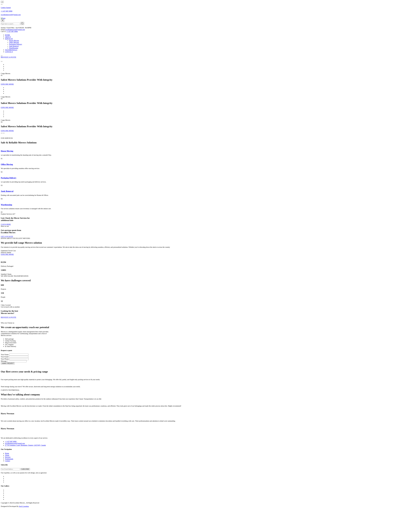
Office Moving (14, 42)
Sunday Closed (6, 28)
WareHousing (13, 48)
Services (7, 457)
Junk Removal (14, 46)
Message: (4, 361)
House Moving (14, 40)
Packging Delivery (8, 178)
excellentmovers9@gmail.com (11, 15)
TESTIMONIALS (11, 50)
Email (3, 29)
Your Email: (5, 357)
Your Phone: (5, 359)
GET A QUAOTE (7, 236)
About (7, 455)
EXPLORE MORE (7, 84)
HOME (7, 35)
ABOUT (8, 37)
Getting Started (6, 7)
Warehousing (6, 205)
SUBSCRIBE (25, 469)
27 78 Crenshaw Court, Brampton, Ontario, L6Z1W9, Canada (25, 445)
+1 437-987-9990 (6, 11)
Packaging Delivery (15, 44)
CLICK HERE (6, 224)
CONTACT (9, 52)
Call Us (3, 31)
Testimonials (9, 459)
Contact (7, 461)
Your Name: (5, 354)
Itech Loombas (24, 506)
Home (7, 453)
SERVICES (9, 39)
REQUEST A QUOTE (8, 57)
